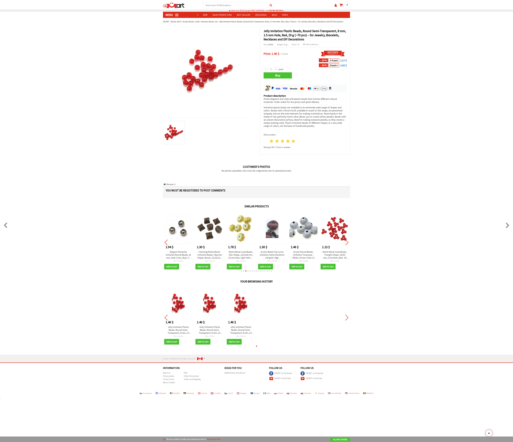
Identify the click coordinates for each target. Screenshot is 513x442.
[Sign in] (336, 5)
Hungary (243, 393)
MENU (170, 15)
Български (147, 393)
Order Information (191, 376)
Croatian (217, 393)
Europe (257, 393)
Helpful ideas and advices (234, 373)
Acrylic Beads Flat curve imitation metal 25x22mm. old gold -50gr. (272, 254)
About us (166, 373)
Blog (274, 15)
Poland (280, 393)
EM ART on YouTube (282, 378)
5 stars (293, 141)
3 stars (282, 141)
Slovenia (307, 393)
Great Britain (336, 393)
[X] (164, 439)
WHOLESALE (261, 15)
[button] (241, 271)
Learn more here (214, 439)
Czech (230, 393)
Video (285, 15)
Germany (190, 393)
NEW (205, 15)
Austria (204, 393)
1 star (271, 141)
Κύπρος (321, 393)
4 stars (288, 141)
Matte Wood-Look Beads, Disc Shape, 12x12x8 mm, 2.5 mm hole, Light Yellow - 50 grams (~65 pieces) (240, 254)
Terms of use (168, 379)
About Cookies (169, 382)
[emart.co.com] (173, 5)
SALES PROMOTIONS (222, 15)
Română (176, 393)
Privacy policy (168, 376)
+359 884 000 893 (275, 11)
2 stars (277, 141)
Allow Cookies (340, 439)
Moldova (370, 393)
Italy (268, 393)
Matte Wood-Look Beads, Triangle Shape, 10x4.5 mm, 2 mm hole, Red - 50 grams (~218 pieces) (335, 254)
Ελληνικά (162, 393)
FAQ (185, 373)
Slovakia (293, 393)
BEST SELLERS (243, 15)
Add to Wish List (312, 44)
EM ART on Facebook (283, 373)
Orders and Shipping (192, 379)
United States (354, 393)
